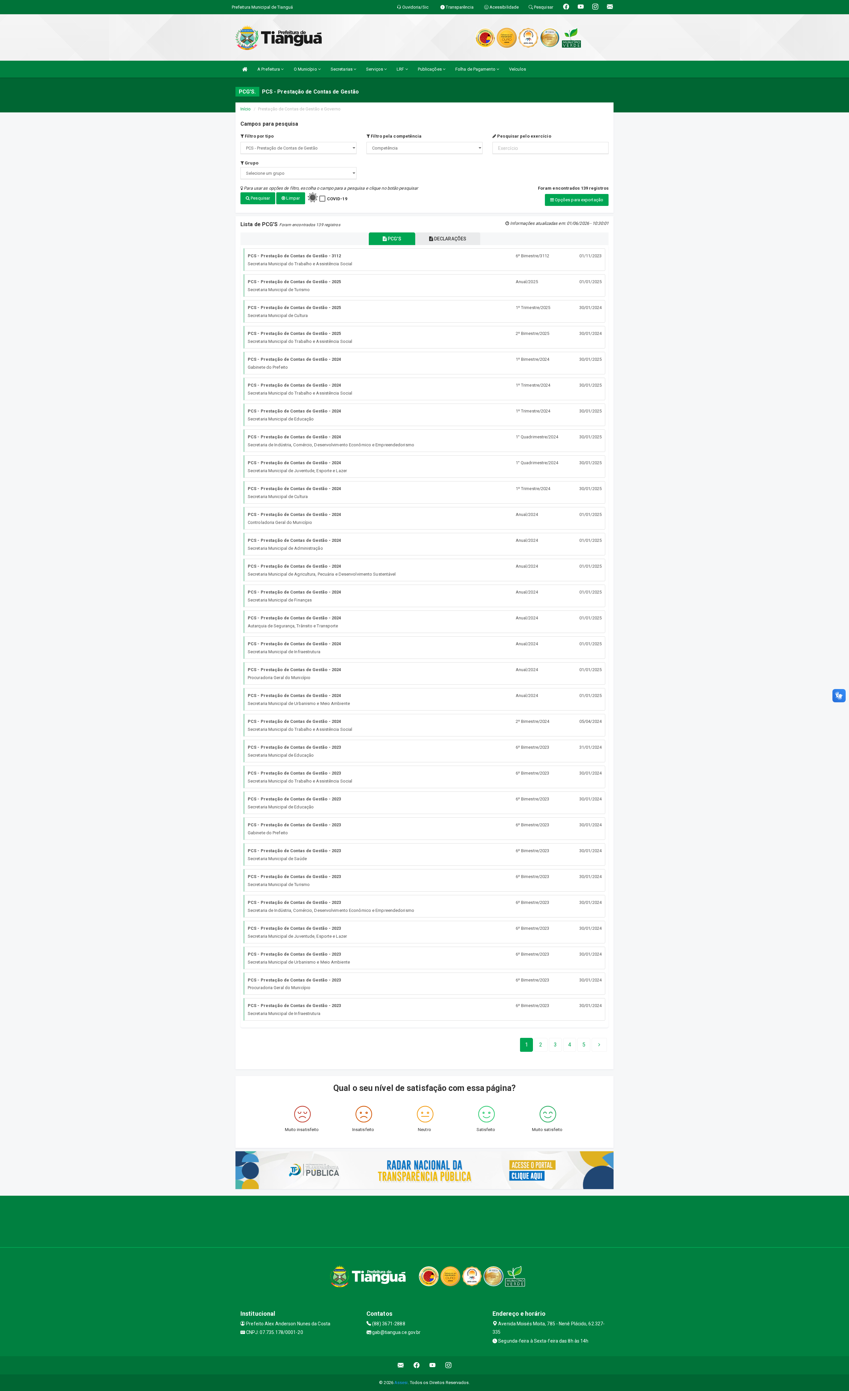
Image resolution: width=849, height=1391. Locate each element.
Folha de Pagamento (475, 69)
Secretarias (342, 69)
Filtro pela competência (396, 136)
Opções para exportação (578, 199)
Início (245, 108)
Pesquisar (260, 198)
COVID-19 (337, 198)
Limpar (292, 198)
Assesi (401, 1382)
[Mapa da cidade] (424, 1220)
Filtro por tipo (259, 136)
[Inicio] (245, 69)
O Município (306, 69)
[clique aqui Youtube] (432, 1365)
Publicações (430, 69)
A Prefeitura (269, 69)
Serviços (375, 69)
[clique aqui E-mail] (401, 1365)
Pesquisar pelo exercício (523, 136)
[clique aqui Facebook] (417, 1365)
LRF (401, 69)
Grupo (251, 162)
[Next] (599, 1045)
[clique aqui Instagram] (448, 1365)
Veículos (517, 69)
